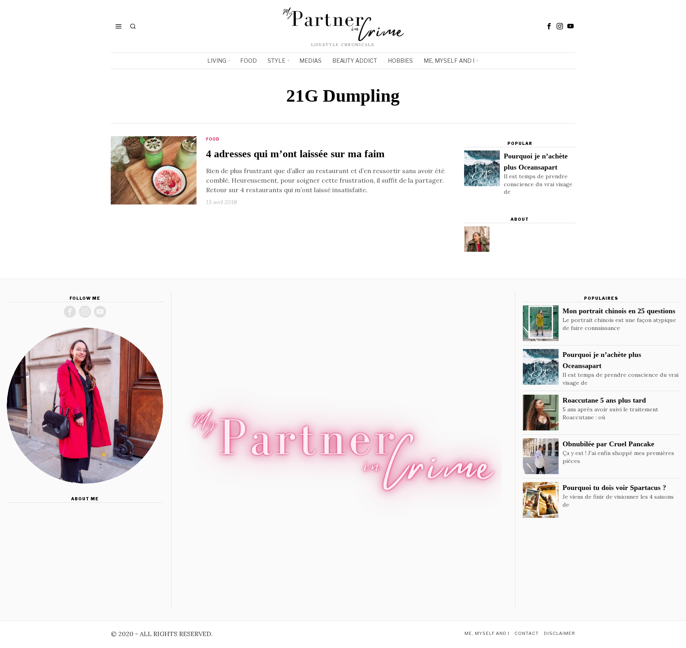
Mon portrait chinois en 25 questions (619, 311)
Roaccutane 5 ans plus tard (604, 400)
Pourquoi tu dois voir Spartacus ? (614, 488)
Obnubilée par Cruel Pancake (608, 444)
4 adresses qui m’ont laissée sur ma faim (295, 154)
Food (213, 139)
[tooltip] (549, 26)
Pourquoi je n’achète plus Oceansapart (536, 161)
